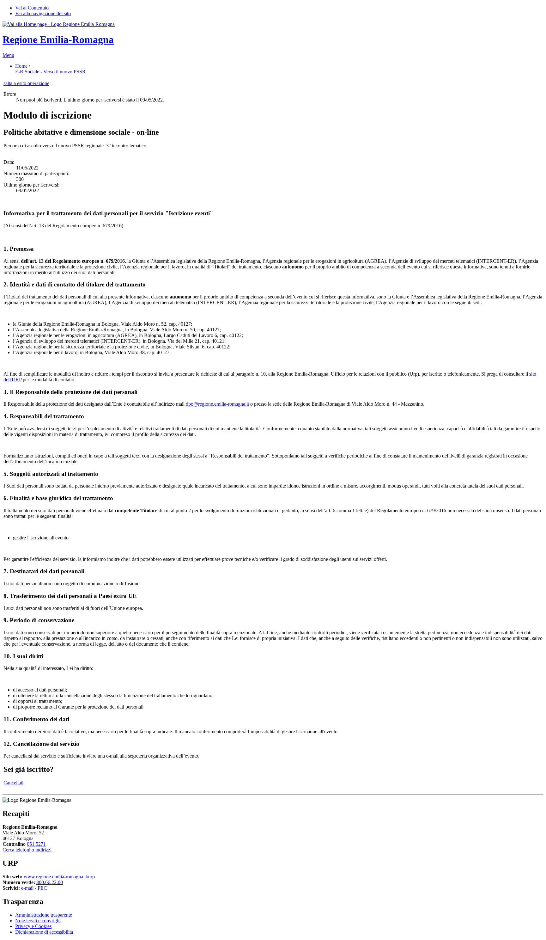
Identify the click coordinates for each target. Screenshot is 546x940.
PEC (42, 888)
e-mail (27, 888)
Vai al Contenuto (32, 7)
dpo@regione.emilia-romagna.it (217, 404)
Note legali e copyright (38, 920)
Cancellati (13, 782)
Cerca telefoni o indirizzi (27, 849)
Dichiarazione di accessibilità (44, 932)
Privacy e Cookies (33, 926)
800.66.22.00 (49, 882)
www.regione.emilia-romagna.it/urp (59, 876)
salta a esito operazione (26, 83)
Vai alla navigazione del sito (43, 13)
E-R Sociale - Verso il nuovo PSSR (50, 71)
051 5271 (36, 844)
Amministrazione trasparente (43, 915)
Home (21, 66)
